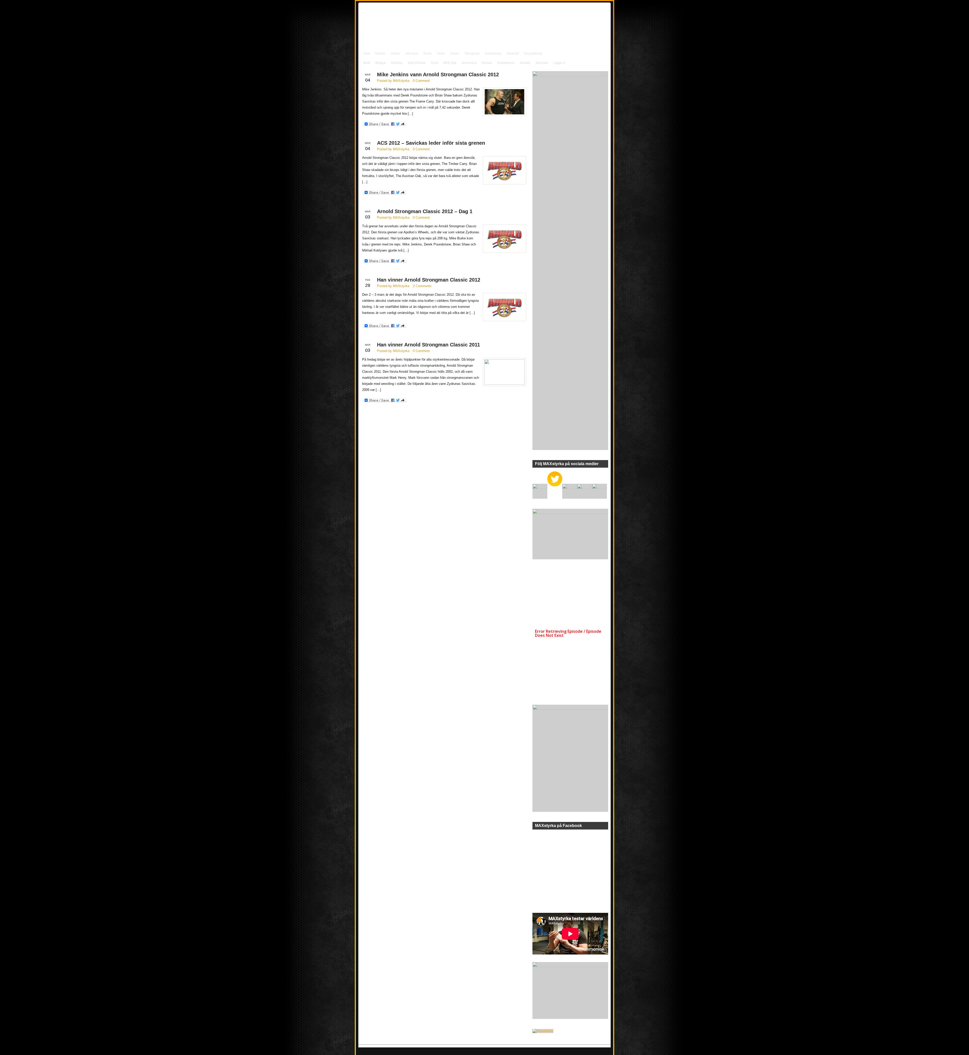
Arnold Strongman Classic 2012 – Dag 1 (424, 211)
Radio (427, 53)
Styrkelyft (512, 53)
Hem (366, 53)
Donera (487, 63)
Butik (366, 63)
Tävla (434, 63)
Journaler (541, 63)
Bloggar (380, 63)
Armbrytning (493, 53)
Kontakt (525, 63)
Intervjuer (412, 53)
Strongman (472, 53)
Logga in (559, 63)
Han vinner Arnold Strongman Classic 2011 (428, 344)
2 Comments (422, 286)
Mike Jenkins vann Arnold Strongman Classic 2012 (438, 74)
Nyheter (380, 53)
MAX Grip (449, 63)
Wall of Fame (417, 63)
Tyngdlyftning (533, 53)
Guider (455, 53)
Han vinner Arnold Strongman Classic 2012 (428, 280)
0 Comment (421, 81)
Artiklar (395, 53)
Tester (441, 53)
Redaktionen (506, 63)
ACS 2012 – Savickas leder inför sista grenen (431, 143)
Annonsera (469, 63)
